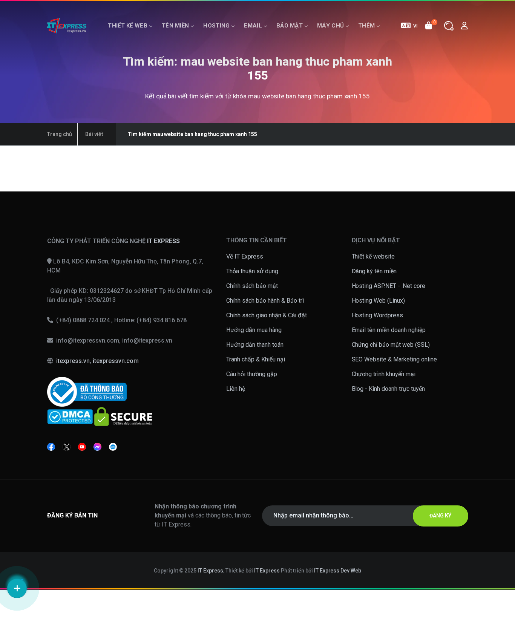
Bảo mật (289, 25)
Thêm (366, 25)
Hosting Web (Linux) (378, 300)
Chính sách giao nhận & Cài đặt (266, 315)
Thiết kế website (373, 256)
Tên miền (175, 25)
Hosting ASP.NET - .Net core (389, 285)
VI (415, 26)
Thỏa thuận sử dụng (252, 271)
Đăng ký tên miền (374, 271)
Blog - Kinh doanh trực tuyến (388, 388)
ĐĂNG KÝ (440, 516)
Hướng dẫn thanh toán (255, 344)
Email (253, 25)
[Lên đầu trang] (499, 563)
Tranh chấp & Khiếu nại (255, 359)
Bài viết (94, 134)
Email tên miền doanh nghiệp (389, 330)
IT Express (210, 571)
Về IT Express (244, 256)
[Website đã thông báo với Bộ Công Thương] (87, 391)
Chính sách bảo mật (252, 285)
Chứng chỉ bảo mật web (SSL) (391, 344)
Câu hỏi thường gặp (251, 374)
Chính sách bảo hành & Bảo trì (265, 300)
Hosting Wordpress (377, 315)
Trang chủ (59, 134)
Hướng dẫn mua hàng (254, 330)
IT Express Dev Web (338, 571)
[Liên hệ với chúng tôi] (17, 588)
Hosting (216, 25)
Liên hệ (235, 388)
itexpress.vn (73, 360)
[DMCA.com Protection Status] (70, 416)
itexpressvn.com (116, 360)
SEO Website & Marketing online (394, 359)
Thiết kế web (127, 25)
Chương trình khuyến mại (384, 374)
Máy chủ (330, 25)
